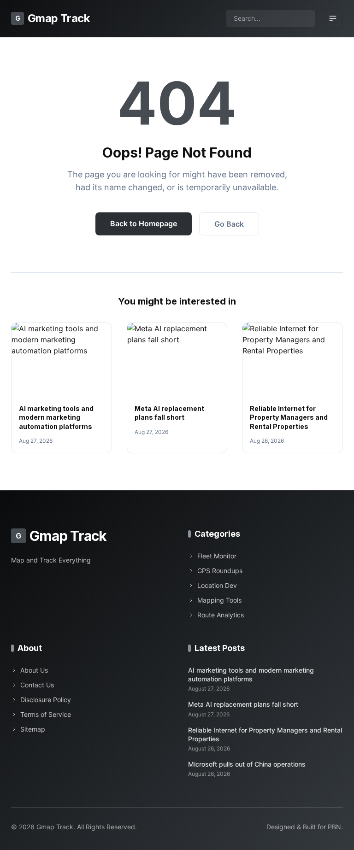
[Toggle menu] (333, 18)
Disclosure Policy (45, 699)
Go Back (229, 224)
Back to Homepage (143, 223)
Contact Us (37, 685)
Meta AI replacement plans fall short (243, 704)
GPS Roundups (219, 570)
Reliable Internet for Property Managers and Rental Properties (289, 417)
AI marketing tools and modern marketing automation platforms (56, 417)
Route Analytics (220, 615)
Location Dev (217, 585)
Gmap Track (52, 18)
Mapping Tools (219, 600)
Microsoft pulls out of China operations (247, 764)
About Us (34, 670)
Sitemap (32, 729)
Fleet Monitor (216, 556)
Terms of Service (45, 714)
